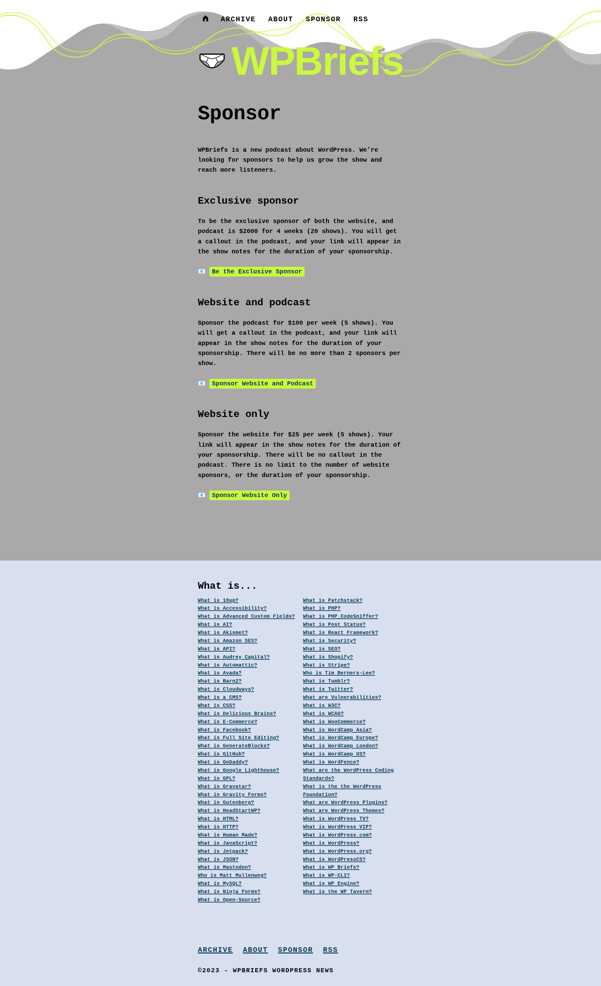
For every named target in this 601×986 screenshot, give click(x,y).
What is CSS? (216, 706)
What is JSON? (218, 859)
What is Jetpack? (223, 851)
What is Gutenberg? (226, 803)
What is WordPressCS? (334, 859)
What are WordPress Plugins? (345, 803)
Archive (238, 19)
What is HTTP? (218, 827)
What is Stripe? (326, 665)
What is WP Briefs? (331, 867)
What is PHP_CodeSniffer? (340, 616)
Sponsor (323, 19)
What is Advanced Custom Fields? (246, 616)
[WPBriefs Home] (205, 19)
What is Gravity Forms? (232, 795)
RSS (360, 19)
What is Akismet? (223, 633)
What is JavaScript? (227, 843)
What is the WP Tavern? (337, 892)
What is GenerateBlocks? (234, 746)
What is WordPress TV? (336, 819)
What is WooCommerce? (334, 722)
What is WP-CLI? (326, 875)
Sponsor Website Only (249, 495)
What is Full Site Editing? (238, 738)
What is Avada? (220, 673)
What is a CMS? (220, 697)
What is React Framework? (340, 633)
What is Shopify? (328, 657)
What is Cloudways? (226, 689)
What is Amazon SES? (227, 641)
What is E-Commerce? (227, 722)
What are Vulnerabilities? (342, 697)
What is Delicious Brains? (237, 714)
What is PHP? (322, 608)
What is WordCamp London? (340, 746)
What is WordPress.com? (337, 835)
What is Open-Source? (229, 900)
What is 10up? (218, 600)
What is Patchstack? (332, 600)
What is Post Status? (334, 625)
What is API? (216, 649)
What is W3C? (322, 706)
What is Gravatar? (224, 787)
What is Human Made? (227, 835)
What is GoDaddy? (223, 762)
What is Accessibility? (232, 608)
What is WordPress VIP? (337, 827)
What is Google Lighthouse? (238, 770)
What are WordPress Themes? (343, 811)
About (280, 19)
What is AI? (215, 625)
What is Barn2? (220, 681)
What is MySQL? (220, 884)
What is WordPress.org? (337, 851)
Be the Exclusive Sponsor (257, 271)
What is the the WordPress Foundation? (342, 791)
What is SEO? (322, 649)
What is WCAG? (323, 714)
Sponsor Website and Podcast (262, 383)
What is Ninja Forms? (229, 892)
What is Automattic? (227, 665)
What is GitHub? (221, 754)
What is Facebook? (224, 730)
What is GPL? (216, 778)
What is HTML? (218, 819)
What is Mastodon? (224, 867)
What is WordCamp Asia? (337, 730)
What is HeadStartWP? (229, 811)
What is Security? (329, 641)
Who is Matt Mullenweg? (232, 875)
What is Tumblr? (326, 681)
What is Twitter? (328, 689)
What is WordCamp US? (334, 754)
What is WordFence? (331, 762)
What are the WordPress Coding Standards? (348, 774)
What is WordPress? (331, 843)
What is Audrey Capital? (234, 657)
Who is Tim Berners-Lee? (339, 673)
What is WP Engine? (331, 884)
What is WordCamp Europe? (340, 738)
